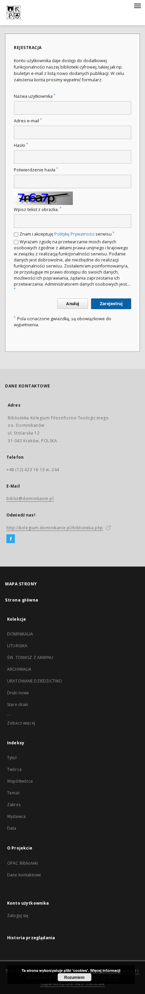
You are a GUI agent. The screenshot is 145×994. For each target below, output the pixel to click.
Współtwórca (20, 781)
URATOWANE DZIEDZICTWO (34, 681)
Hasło (21, 145)
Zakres (14, 804)
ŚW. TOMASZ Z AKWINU (30, 657)
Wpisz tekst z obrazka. (37, 209)
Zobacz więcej (21, 723)
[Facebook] (10, 539)
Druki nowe (18, 693)
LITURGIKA (17, 646)
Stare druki (17, 704)
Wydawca (16, 816)
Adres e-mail (28, 121)
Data (12, 828)
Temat (13, 793)
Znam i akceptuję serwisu (67, 234)
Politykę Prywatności (74, 234)
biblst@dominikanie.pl (30, 498)
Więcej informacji (105, 970)
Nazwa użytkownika (34, 96)
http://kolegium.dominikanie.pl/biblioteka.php (54, 528)
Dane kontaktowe (24, 875)
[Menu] (137, 5)
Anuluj (72, 303)
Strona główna (21, 600)
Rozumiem (74, 977)
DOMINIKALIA (20, 634)
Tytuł (12, 757)
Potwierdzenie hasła (36, 170)
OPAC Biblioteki (22, 863)
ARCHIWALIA (19, 669)
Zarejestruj (111, 303)
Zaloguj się (18, 915)
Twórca (14, 769)
